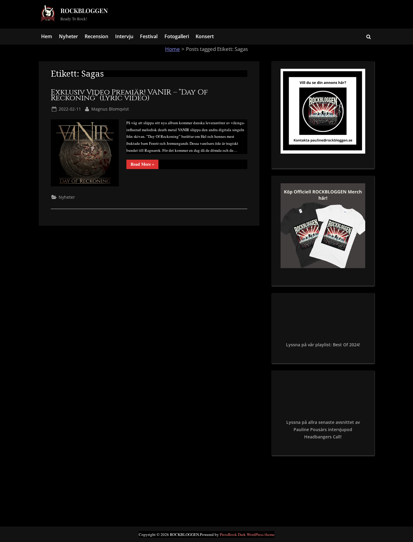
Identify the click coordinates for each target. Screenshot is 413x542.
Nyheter (68, 36)
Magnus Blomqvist (110, 109)
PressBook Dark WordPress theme (247, 534)
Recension (96, 36)
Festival (149, 36)
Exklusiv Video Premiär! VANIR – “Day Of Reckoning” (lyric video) (129, 95)
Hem (46, 36)
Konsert (205, 36)
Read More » (144, 165)
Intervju (124, 36)
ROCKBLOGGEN (84, 10)
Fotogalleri (176, 36)
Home (172, 48)
